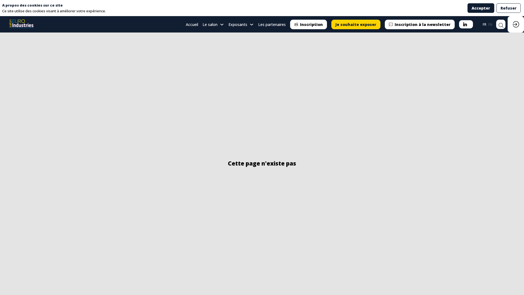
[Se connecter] (516, 24)
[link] (213, 24)
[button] (308, 24)
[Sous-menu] (221, 24)
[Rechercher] (500, 24)
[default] (192, 24)
